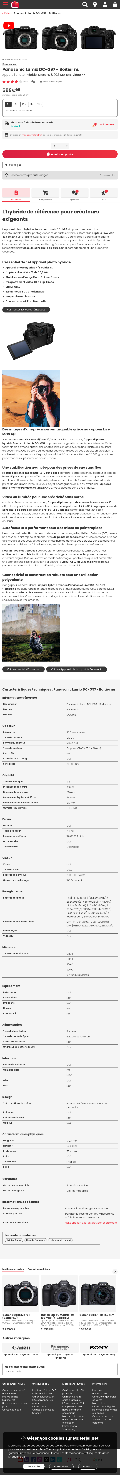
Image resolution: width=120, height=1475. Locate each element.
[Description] (16, 192)
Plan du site (98, 1390)
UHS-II (70, 954)
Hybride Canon (14, 1240)
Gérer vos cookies (102, 1416)
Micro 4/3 (72, 743)
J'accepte (33, 1466)
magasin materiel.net (32, 135)
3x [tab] (8, 104)
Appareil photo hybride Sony (98, 1354)
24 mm (71, 797)
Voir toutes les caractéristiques (26, 309)
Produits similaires (39, 1269)
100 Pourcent (74, 880)
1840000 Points (76, 836)
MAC (69, 1075)
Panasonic (9, 64)
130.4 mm (72, 1141)
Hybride (71, 1162)
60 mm (71, 792)
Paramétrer (61, 1466)
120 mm (71, 803)
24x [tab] (39, 104)
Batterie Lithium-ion (78, 1036)
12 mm (70, 787)
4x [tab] (16, 104)
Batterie (71, 1031)
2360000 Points (76, 875)
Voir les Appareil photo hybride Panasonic (76, 669)
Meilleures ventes (13, 1269)
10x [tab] (24, 104)
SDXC (70, 964)
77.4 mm (72, 1151)
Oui (69, 759)
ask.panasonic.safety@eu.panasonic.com (91, 1223)
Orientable (73, 847)
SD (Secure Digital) (78, 975)
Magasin (96, 2)
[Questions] (74, 192)
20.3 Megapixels (76, 732)
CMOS (70, 738)
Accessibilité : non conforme (102, 1421)
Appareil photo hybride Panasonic (60, 1356)
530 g (70, 1156)
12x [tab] (32, 104)
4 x (68, 782)
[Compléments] (45, 192)
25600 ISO (73, 764)
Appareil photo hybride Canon (21, 1354)
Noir (69, 1123)
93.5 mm (72, 1146)
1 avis (25, 81)
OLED (69, 870)
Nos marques (100, 1393)
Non (69, 753)
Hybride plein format (60, 1240)
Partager (15, 165)
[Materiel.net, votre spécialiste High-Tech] (15, 4)
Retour (8, 13)
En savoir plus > (17, 1457)
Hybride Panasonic (35, 1240)
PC (68, 1070)
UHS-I (70, 959)
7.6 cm (71, 831)
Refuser (87, 1466)
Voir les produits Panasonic (23, 669)
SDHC (70, 969)
